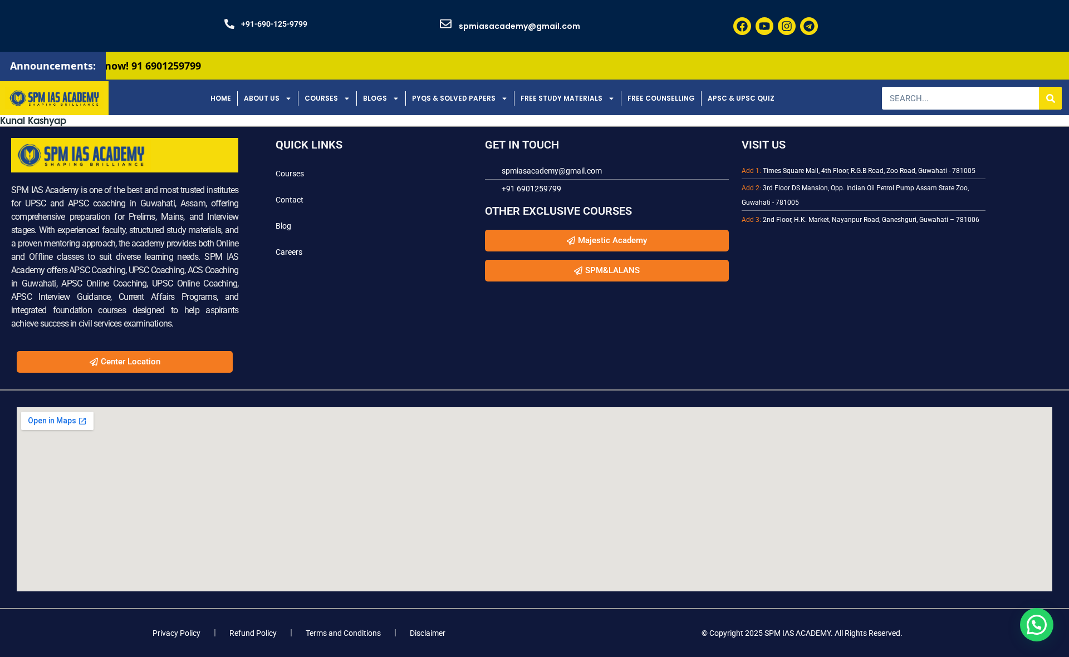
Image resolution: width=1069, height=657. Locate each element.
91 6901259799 (143, 65)
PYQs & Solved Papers (454, 98)
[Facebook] (742, 26)
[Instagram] (787, 26)
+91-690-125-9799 (274, 23)
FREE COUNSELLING (661, 98)
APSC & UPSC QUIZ (741, 98)
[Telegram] (809, 26)
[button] (1036, 624)
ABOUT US (261, 98)
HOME (220, 98)
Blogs (375, 98)
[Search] (1050, 98)
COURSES (321, 98)
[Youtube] (764, 26)
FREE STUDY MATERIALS (561, 98)
